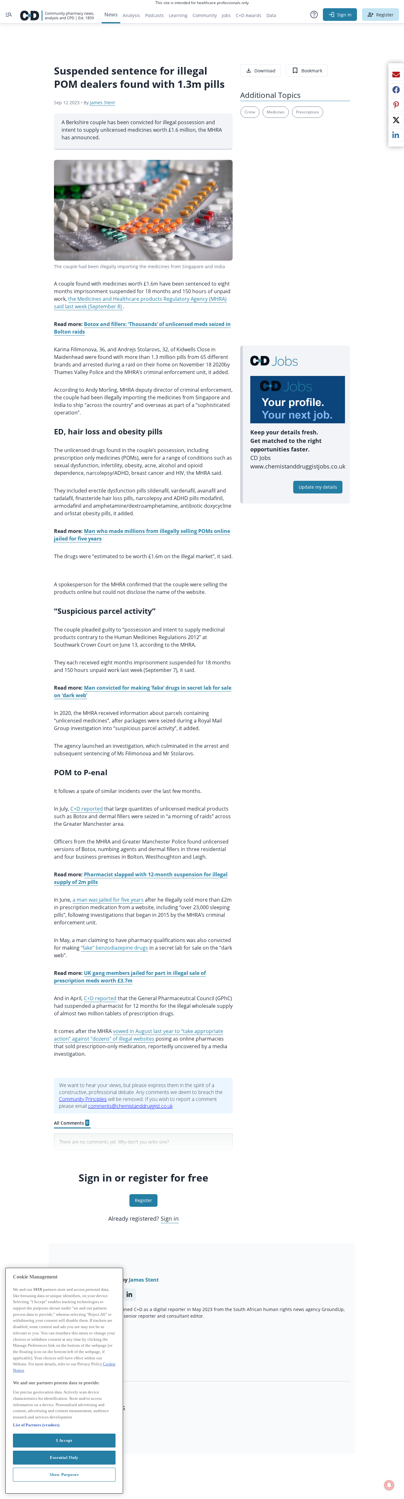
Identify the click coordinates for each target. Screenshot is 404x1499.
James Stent (102, 103)
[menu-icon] (9, 14)
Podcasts (154, 15)
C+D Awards (250, 16)
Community (206, 16)
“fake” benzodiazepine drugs (114, 947)
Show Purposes (64, 1474)
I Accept (64, 1440)
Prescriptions (307, 112)
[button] (314, 14)
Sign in (170, 1218)
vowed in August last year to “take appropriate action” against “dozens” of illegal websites (138, 1035)
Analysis (131, 15)
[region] (64, 1380)
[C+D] (57, 14)
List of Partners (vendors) (36, 1424)
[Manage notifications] (389, 1485)
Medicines (276, 112)
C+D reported (86, 808)
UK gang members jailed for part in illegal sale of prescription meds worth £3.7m (130, 977)
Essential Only (64, 1457)
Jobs (227, 16)
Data (272, 16)
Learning (178, 15)
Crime (250, 112)
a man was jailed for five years (108, 899)
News (111, 14)
